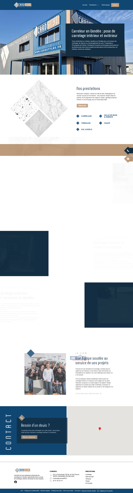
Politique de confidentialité (31, 490)
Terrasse (88, 479)
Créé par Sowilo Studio (89, 491)
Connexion (78, 490)
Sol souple (89, 483)
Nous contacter (29, 437)
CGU (22, 490)
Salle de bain (90, 477)
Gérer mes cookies (68, 490)
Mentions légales (45, 490)
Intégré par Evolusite (106, 491)
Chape (88, 481)
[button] (100, 429)
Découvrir (82, 106)
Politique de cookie (56, 490)
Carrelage (89, 474)
